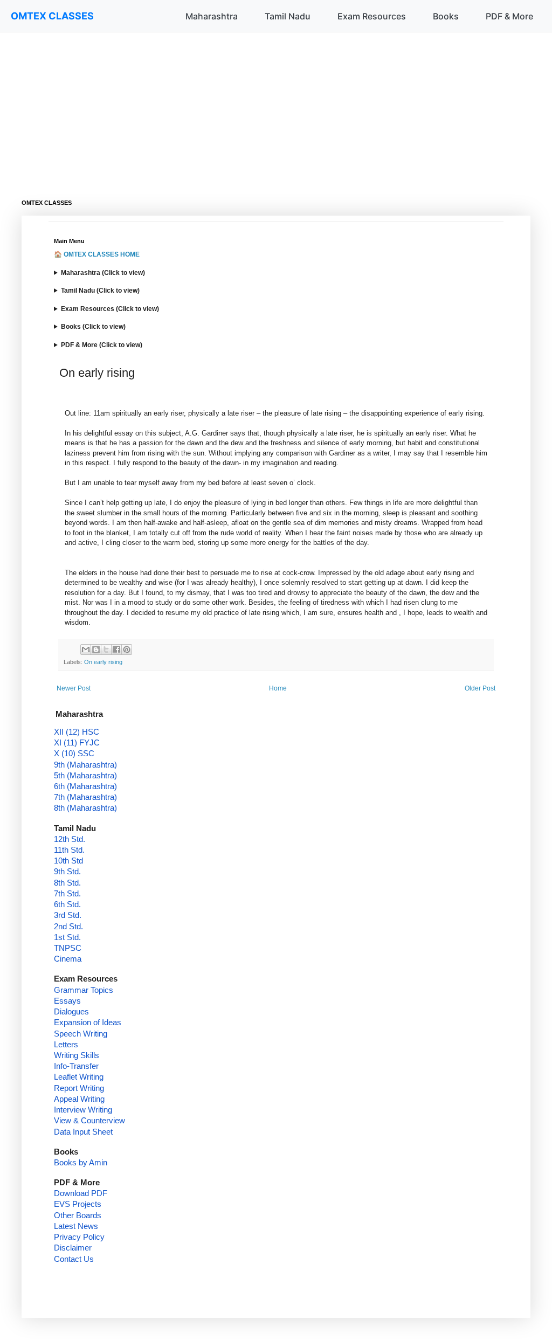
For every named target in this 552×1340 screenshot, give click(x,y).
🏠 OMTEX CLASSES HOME (97, 254)
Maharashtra (211, 16)
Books (446, 16)
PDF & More (509, 16)
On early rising (103, 662)
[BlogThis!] (96, 649)
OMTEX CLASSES (52, 16)
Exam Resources (371, 16)
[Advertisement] (276, 107)
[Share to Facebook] (116, 649)
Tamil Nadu (287, 16)
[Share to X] (106, 649)
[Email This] (85, 649)
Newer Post (74, 688)
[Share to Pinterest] (126, 649)
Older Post (480, 688)
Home (278, 688)
